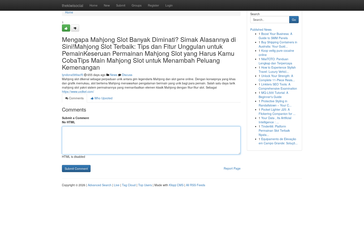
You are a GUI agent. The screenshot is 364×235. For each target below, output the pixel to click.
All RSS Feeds (195, 185)
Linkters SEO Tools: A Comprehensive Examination (278, 86)
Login (169, 5)
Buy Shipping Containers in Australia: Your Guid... (278, 44)
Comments (76, 98)
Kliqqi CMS (176, 185)
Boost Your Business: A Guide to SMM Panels (275, 36)
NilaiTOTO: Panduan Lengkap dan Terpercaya (275, 61)
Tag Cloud (129, 185)
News (113, 75)
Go (294, 19)
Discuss (127, 75)
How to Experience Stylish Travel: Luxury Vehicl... (277, 69)
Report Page (232, 168)
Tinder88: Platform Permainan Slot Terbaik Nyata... (274, 130)
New (107, 5)
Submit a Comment (75, 118)
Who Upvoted (103, 98)
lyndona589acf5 (72, 75)
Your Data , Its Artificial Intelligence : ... (275, 120)
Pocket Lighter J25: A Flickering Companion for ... (277, 111)
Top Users (145, 185)
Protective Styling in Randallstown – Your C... (275, 103)
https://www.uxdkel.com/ (78, 91)
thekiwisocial (72, 5)
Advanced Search (99, 185)
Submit (120, 5)
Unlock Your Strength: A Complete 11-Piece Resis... (277, 78)
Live (116, 185)
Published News (261, 29)
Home (94, 5)
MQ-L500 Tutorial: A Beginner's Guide (273, 94)
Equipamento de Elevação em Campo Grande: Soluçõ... (278, 141)
